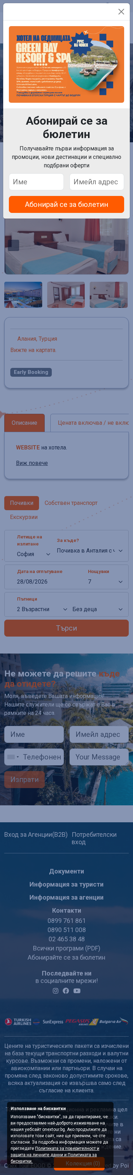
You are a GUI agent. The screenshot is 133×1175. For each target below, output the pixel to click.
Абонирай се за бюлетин (66, 204)
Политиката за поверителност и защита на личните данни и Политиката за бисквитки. (55, 1155)
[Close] (121, 11)
